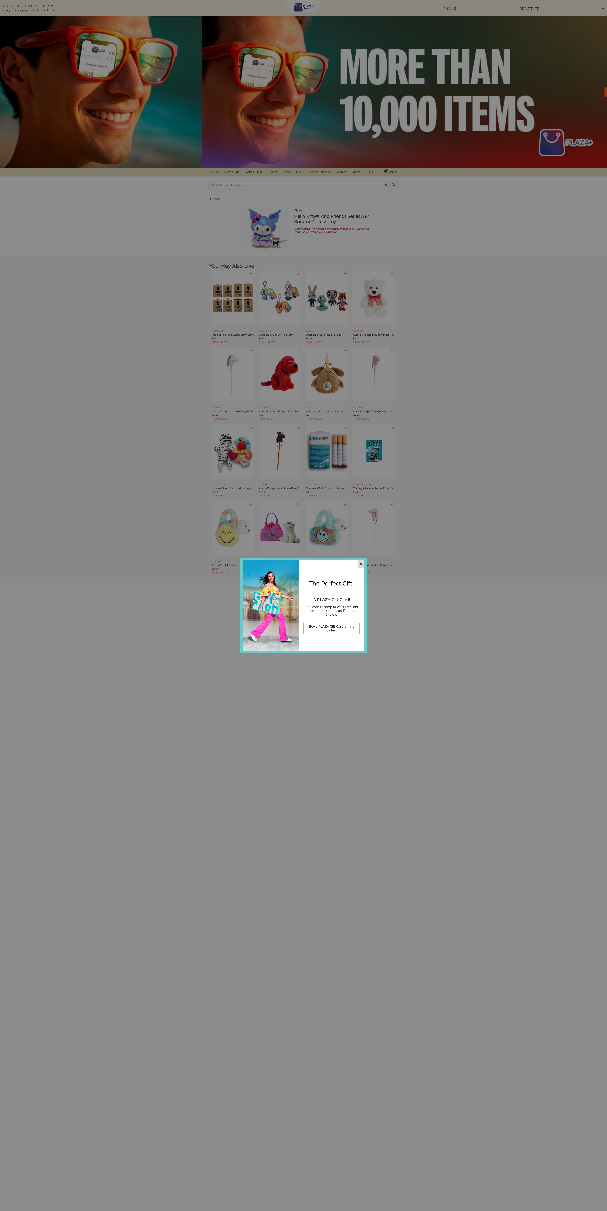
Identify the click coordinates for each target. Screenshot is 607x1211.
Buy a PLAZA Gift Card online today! (331, 628)
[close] (361, 564)
